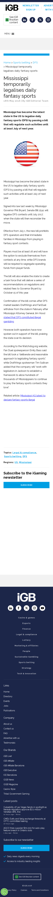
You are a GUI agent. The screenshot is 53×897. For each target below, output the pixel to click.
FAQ (6, 733)
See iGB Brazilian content (12, 20)
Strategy (26, 668)
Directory (8, 696)
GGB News (9, 779)
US (16, 462)
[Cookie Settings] (4, 892)
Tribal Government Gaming (16, 794)
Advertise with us (12, 738)
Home (7, 62)
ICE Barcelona (10, 775)
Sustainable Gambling (26, 657)
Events (7, 701)
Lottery (26, 640)
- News (17, 814)
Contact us (9, 728)
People (26, 651)
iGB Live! (8, 756)
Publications (9, 710)
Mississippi (25, 462)
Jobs (6, 706)
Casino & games (26, 618)
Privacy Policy (11, 890)
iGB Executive (10, 770)
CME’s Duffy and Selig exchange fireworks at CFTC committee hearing (24, 820)
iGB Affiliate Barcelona (14, 765)
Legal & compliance (24, 452)
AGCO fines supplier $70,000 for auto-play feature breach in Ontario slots (24, 829)
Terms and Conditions (40, 890)
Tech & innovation (26, 674)
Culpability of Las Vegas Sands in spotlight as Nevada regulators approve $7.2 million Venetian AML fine (25, 809)
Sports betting (21, 62)
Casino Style (9, 789)
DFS (35, 62)
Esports (26, 623)
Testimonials (9, 743)
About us (8, 724)
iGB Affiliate (9, 761)
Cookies (24, 890)
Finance (26, 629)
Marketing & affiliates (26, 646)
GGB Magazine (11, 784)
